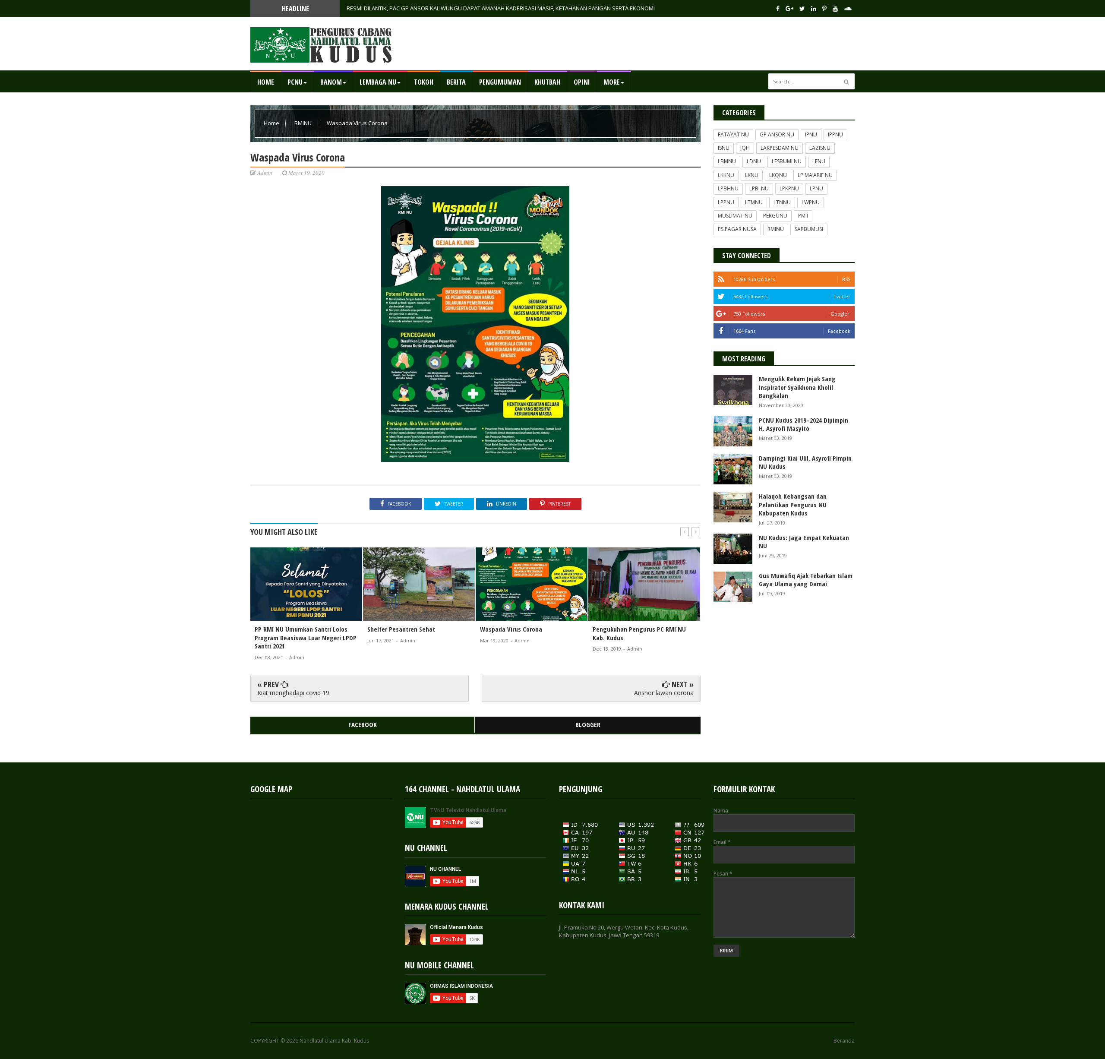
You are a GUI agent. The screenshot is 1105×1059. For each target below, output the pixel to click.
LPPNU (726, 202)
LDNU (754, 161)
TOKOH (423, 82)
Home (265, 82)
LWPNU (811, 202)
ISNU (723, 148)
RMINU (303, 123)
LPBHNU (728, 188)
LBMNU (727, 161)
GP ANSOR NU (777, 134)
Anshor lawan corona (664, 693)
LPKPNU (789, 188)
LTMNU (754, 202)
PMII (803, 215)
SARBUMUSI (809, 229)
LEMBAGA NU (378, 82)
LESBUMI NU (787, 161)
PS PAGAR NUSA (737, 229)
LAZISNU (819, 148)
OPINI (582, 82)
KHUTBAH (547, 82)
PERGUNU (775, 215)
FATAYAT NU (733, 134)
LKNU (751, 175)
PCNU (295, 82)
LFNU (818, 161)
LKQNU (778, 175)
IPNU (811, 134)
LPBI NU (759, 188)
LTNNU (782, 202)
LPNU (816, 188)
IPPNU (835, 134)
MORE (611, 82)
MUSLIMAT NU (735, 215)
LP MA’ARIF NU (815, 175)
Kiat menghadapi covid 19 (293, 693)
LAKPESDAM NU (780, 148)
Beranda (844, 1041)
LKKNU (726, 175)
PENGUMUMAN (500, 82)
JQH (745, 148)
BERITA (456, 82)
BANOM (331, 82)
